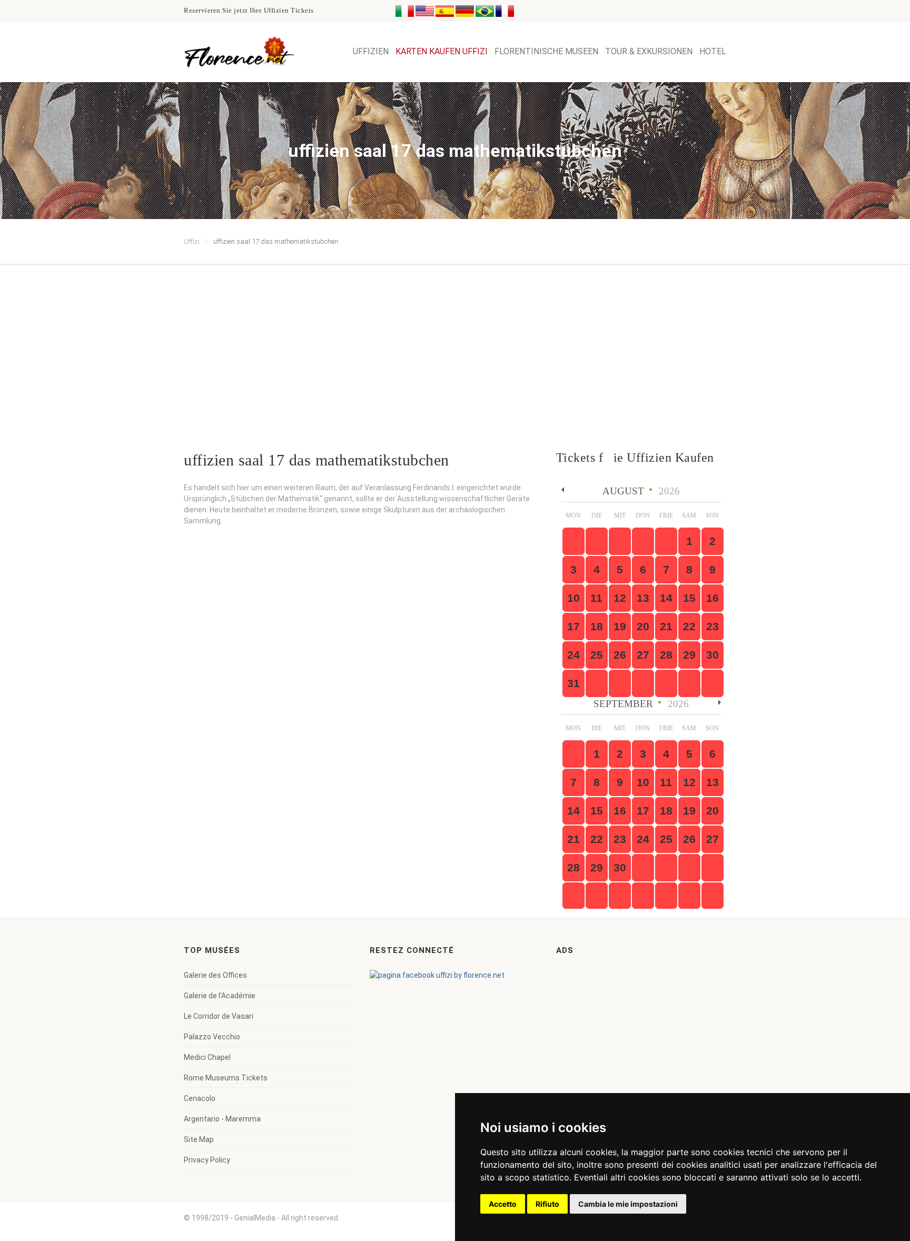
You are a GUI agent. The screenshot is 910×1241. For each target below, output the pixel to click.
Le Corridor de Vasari (218, 1016)
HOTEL (712, 51)
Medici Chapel (207, 1057)
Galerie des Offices (215, 975)
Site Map (199, 1139)
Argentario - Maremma (222, 1119)
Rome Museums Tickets (226, 1078)
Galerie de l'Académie (219, 995)
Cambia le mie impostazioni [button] (628, 1203)
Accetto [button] (503, 1203)
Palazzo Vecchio (212, 1036)
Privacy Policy (207, 1160)
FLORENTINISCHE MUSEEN (546, 51)
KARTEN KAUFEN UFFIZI (441, 51)
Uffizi (192, 241)
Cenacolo (199, 1098)
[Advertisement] (455, 342)
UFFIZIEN (371, 51)
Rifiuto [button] (547, 1203)
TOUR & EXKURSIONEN (649, 51)
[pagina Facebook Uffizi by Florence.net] (437, 975)
